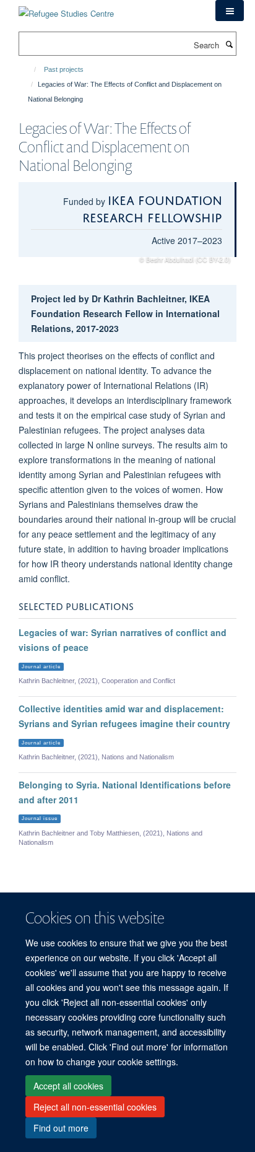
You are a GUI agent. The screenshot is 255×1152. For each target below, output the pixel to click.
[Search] (229, 44)
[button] (229, 10)
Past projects (64, 69)
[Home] (29, 69)
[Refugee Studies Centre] (66, 9)
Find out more (61, 1128)
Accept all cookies (68, 1086)
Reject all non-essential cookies (95, 1107)
